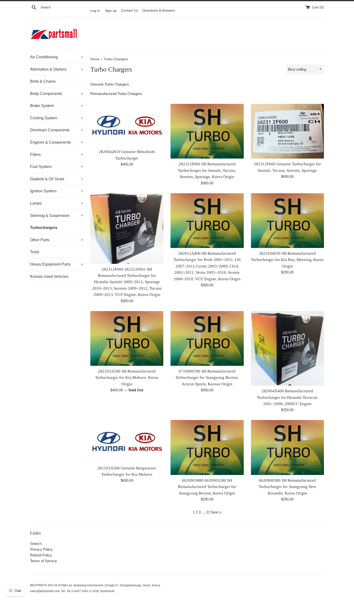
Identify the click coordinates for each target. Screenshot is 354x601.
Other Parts (56, 240)
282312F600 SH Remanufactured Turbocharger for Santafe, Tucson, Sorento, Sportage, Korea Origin (207, 170)
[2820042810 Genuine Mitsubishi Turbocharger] (126, 125)
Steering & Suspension (56, 216)
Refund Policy (41, 555)
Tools (34, 252)
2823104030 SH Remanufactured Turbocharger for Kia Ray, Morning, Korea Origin (287, 259)
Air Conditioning (56, 57)
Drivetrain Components (56, 130)
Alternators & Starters (56, 69)
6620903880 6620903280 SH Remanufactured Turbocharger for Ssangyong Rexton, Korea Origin (207, 486)
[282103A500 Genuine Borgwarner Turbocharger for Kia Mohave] (126, 441)
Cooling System (56, 118)
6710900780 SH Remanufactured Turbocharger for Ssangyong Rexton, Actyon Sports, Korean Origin (207, 377)
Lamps (56, 203)
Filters (56, 155)
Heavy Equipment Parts (56, 264)
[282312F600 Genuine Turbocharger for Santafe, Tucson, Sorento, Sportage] (287, 131)
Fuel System (56, 167)
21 (208, 512)
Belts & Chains (43, 81)
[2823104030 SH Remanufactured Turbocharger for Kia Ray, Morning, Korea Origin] (287, 220)
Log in (95, 10)
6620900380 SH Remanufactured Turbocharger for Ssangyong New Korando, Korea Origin (287, 486)
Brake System (56, 106)
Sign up (111, 10)
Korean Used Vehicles (49, 276)
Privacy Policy (41, 549)
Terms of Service (43, 561)
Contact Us (129, 10)
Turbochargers (43, 228)
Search (35, 543)
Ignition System (56, 191)
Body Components (56, 94)
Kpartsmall (107, 591)
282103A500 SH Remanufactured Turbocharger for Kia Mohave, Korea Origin (126, 377)
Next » (216, 512)
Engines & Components (56, 142)
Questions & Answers (159, 10)
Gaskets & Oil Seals (56, 179)
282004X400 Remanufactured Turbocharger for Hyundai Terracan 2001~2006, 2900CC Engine (287, 397)
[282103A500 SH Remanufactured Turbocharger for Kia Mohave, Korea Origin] (126, 338)
